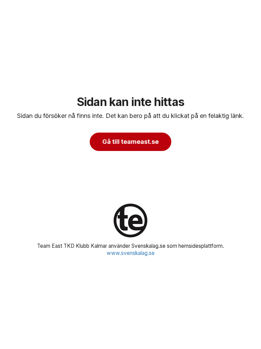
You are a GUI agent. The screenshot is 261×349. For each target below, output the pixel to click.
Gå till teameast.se (130, 141)
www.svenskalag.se (131, 253)
